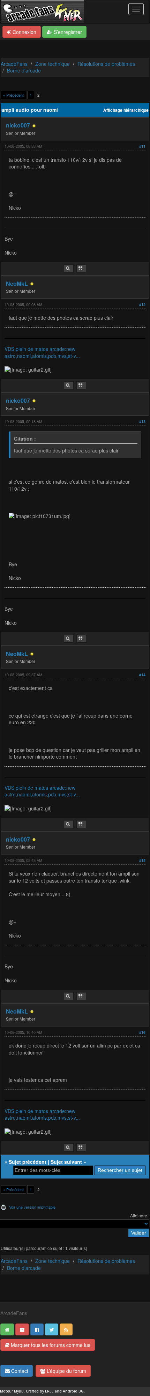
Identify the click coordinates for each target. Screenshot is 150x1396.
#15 (142, 860)
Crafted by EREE (40, 1391)
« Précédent (13, 95)
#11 (142, 146)
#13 (142, 421)
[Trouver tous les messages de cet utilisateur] (69, 268)
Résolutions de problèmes (106, 63)
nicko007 (18, 125)
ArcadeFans (14, 63)
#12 (142, 304)
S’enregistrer (67, 31)
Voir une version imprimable (32, 1207)
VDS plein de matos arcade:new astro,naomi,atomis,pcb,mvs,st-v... (42, 352)
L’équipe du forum (65, 1370)
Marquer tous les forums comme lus (49, 1344)
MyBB (19, 1391)
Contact (19, 1370)
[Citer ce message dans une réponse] (81, 268)
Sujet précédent (27, 1161)
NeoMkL (17, 283)
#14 (142, 674)
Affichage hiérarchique (126, 110)
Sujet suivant (66, 1161)
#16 (142, 1032)
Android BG (73, 1391)
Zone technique (52, 63)
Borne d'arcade (24, 70)
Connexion (23, 31)
